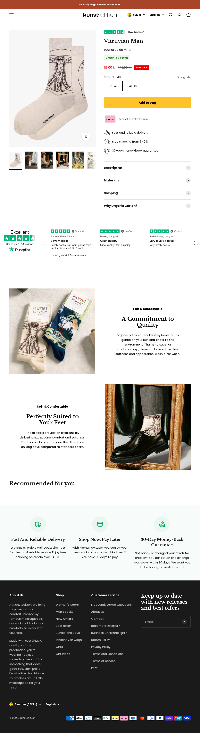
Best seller (63, 626)
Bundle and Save (68, 633)
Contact (97, 619)
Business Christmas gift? (109, 633)
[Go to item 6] (94, 161)
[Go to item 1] (15, 161)
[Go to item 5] (78, 161)
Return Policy (100, 640)
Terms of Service (103, 661)
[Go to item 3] (47, 161)
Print (94, 668)
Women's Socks (67, 605)
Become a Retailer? (105, 626)
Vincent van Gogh (69, 640)
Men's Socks (64, 612)
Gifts (59, 647)
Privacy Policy (100, 647)
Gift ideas (63, 654)
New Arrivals (64, 619)
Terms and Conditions (107, 654)
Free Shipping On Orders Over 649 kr (100, 4)
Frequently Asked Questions (111, 605)
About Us (97, 612)
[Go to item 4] (62, 161)
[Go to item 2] (31, 161)
